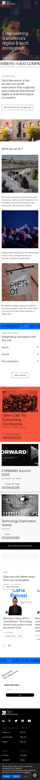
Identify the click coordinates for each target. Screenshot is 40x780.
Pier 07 (23, 742)
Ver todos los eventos (20, 545)
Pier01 (5, 347)
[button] (4, 645)
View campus (20, 375)
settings (27, 772)
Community (7, 737)
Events (5, 755)
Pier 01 (23, 732)
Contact (23, 755)
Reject (16, 776)
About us (6, 732)
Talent (4, 742)
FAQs (22, 760)
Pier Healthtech (10, 361)
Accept (6, 776)
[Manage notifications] (35, 775)
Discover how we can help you (17, 107)
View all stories (12, 587)
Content (5, 760)
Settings (26, 776)
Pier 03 (23, 737)
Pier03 (5, 354)
